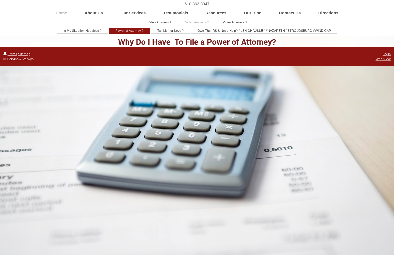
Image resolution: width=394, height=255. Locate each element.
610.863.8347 (197, 4)
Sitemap (24, 54)
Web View (383, 59)
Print (12, 54)
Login (387, 54)
